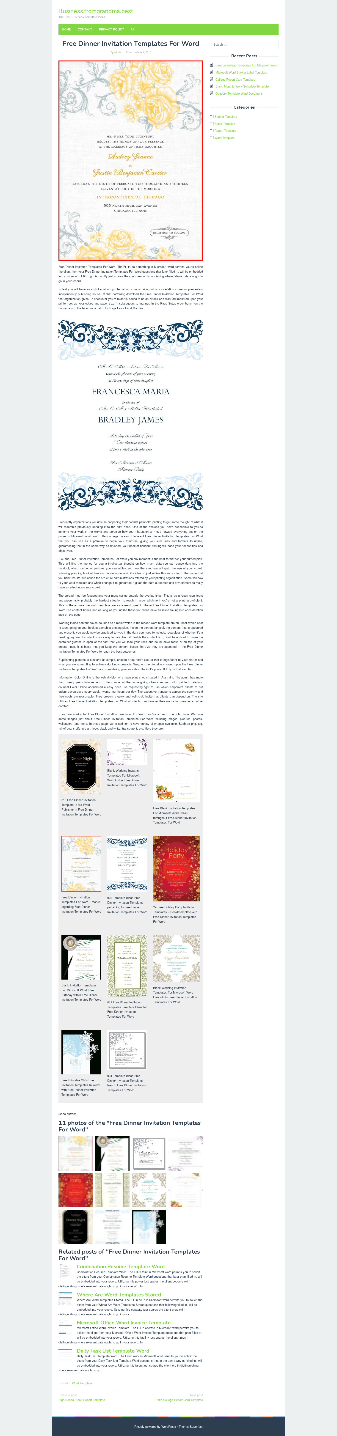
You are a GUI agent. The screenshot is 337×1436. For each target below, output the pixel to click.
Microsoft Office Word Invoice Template (124, 1322)
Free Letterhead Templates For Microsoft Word (246, 65)
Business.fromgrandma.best (95, 11)
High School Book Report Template (81, 1397)
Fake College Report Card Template (179, 1397)
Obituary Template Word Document (238, 93)
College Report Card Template (235, 79)
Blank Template (225, 123)
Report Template (225, 130)
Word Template (82, 1383)
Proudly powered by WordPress (155, 1426)
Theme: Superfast (191, 1426)
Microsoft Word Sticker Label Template (241, 72)
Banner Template (226, 116)
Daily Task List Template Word (113, 1351)
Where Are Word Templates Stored (119, 1294)
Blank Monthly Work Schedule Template (242, 86)
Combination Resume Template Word (121, 1266)
